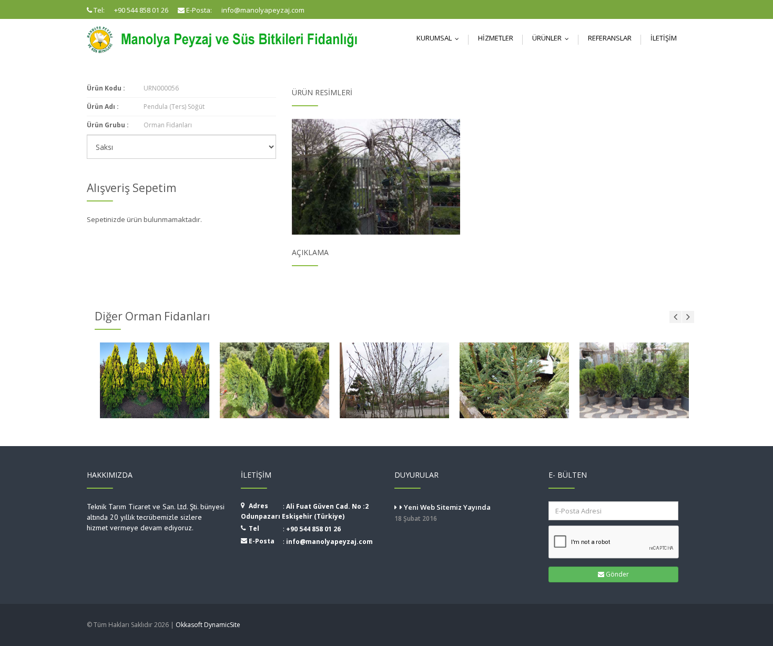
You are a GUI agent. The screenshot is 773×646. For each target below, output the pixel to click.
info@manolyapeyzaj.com (329, 541)
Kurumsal (440, 38)
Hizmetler (495, 38)
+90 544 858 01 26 (313, 528)
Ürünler (553, 38)
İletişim (663, 38)
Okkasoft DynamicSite (208, 624)
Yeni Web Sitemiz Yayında (442, 512)
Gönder (616, 574)
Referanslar (610, 38)
